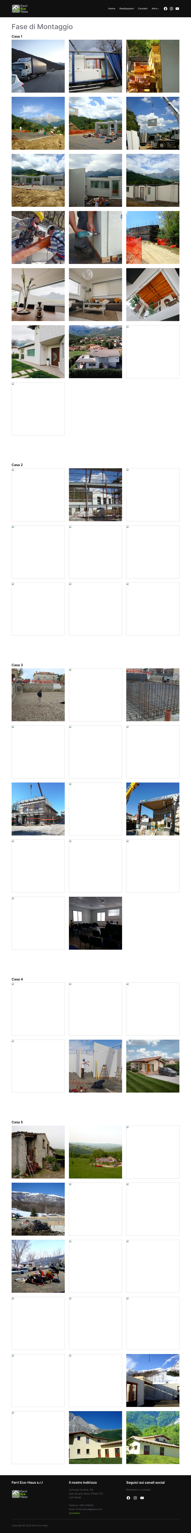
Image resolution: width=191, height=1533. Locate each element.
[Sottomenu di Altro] (158, 8)
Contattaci (74, 1513)
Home (111, 8)
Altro (154, 8)
